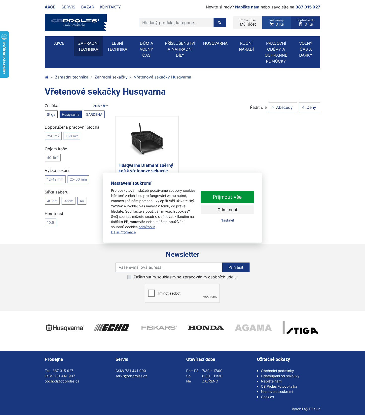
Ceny (310, 107)
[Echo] (112, 328)
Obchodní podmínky (277, 371)
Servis (68, 6)
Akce (50, 6)
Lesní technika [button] (117, 46)
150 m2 (72, 136)
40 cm (52, 201)
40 (82, 201)
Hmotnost (54, 213)
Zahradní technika (71, 77)
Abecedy (284, 107)
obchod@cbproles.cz (62, 381)
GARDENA (94, 114)
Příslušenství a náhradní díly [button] (180, 49)
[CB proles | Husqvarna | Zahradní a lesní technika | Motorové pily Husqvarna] (47, 77)
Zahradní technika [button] (88, 46)
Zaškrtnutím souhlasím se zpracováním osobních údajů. (185, 276)
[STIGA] (300, 328)
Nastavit (227, 220)
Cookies (267, 397)
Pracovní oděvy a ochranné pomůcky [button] (276, 52)
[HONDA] (206, 328)
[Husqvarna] (64, 328)
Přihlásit (235, 267)
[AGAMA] (253, 328)
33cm (68, 201)
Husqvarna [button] (215, 43)
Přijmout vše (227, 197)
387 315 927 (307, 6)
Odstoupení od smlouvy (280, 376)
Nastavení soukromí (277, 391)
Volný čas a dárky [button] (306, 49)
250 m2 (53, 136)
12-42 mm (55, 179)
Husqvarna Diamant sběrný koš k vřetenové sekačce (145, 168)
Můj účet (248, 22)
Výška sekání (57, 170)
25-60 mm (78, 179)
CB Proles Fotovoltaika (279, 386)
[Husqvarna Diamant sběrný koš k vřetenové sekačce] (147, 139)
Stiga (51, 114)
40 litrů (52, 157)
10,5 (50, 222)
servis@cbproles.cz (131, 376)
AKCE (59, 43)
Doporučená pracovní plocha (72, 127)
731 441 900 (135, 371)
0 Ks (276, 22)
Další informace (123, 232)
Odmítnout (227, 209)
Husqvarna (70, 114)
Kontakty (110, 6)
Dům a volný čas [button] (146, 49)
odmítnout (147, 227)
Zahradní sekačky (111, 77)
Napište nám (247, 6)
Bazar (87, 6)
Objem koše (56, 148)
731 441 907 (64, 376)
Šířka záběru (56, 191)
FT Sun (314, 409)
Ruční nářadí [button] (246, 46)
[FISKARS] (159, 328)
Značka (76, 105)
